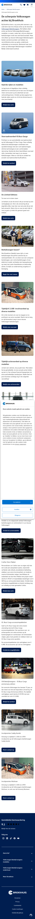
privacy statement (20, 444)
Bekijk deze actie (8, 105)
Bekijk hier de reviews (8, 828)
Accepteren (16, 502)
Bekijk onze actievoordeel (11, 384)
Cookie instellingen (17, 909)
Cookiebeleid (17, 905)
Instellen (16, 509)
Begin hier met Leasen (10, 274)
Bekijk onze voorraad (9, 327)
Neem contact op (8, 750)
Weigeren (17, 515)
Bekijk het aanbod (9, 163)
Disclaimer (17, 898)
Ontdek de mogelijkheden (11, 650)
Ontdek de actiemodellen (11, 530)
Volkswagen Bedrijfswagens (13, 9)
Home (2, 9)
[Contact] (31, 915)
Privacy (17, 901)
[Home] (9, 5)
